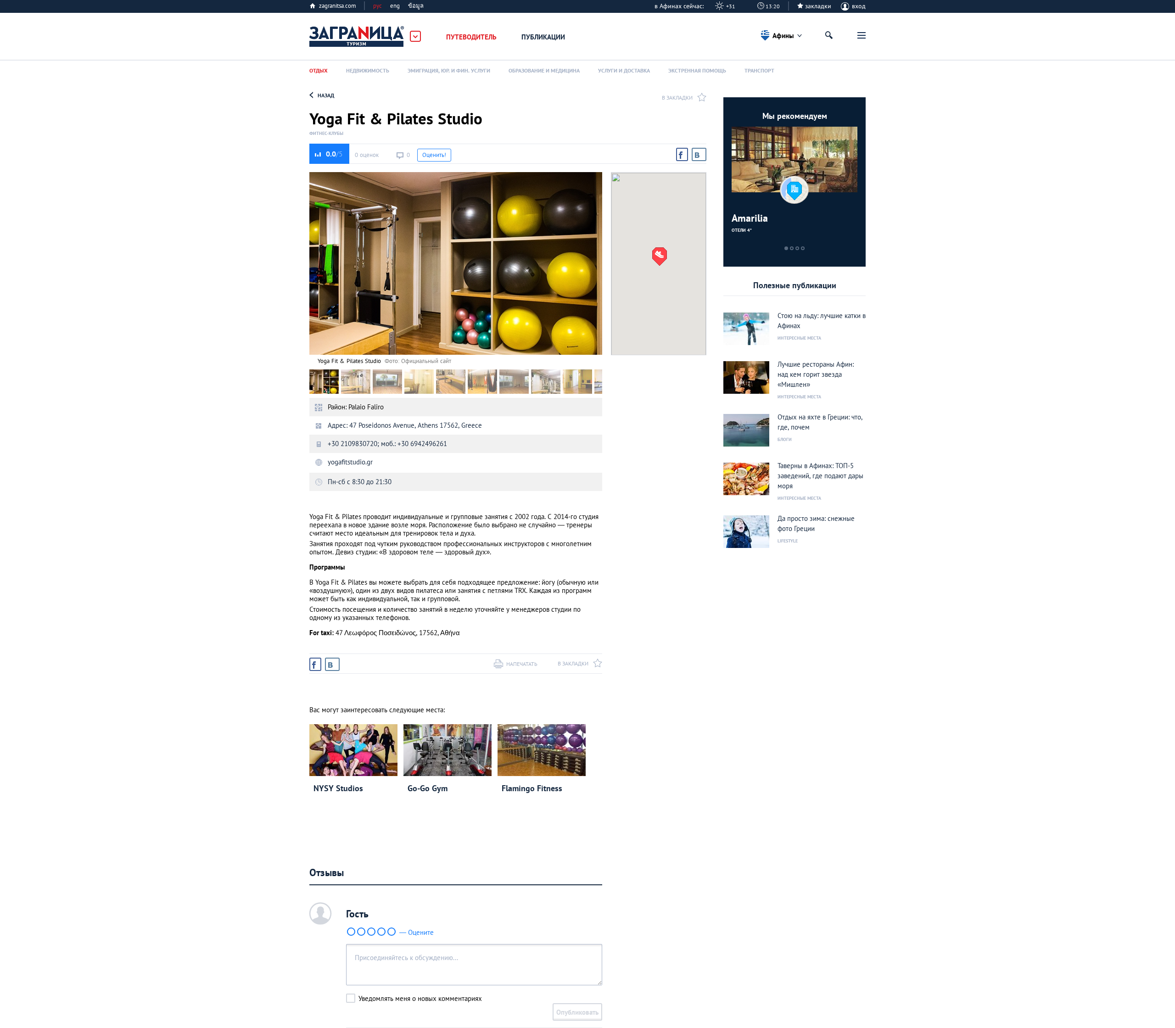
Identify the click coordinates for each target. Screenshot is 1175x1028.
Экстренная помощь (697, 70)
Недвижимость (367, 70)
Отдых (318, 70)
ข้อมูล (416, 6)
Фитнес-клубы (326, 133)
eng (395, 6)
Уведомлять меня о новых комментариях (420, 998)
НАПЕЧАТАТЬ (521, 663)
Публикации (543, 37)
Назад (326, 95)
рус (377, 6)
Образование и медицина (544, 70)
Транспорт (759, 70)
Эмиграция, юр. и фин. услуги (449, 70)
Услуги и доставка (624, 70)
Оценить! (434, 155)
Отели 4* (742, 230)
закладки (818, 6)
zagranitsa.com (337, 6)
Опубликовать (577, 1012)
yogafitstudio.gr (350, 462)
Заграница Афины (357, 36)
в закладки (677, 97)
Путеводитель (471, 37)
